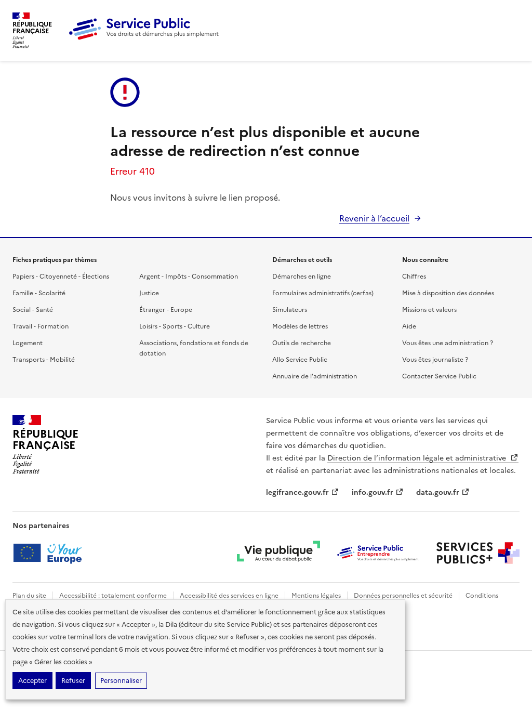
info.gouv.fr (372, 492)
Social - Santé (32, 309)
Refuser (73, 681)
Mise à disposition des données (448, 293)
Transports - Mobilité (43, 359)
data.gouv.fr (437, 492)
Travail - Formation (40, 326)
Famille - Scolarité (38, 293)
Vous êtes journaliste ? (435, 359)
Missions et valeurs (429, 309)
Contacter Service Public (439, 376)
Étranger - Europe (165, 309)
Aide (409, 326)
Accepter (32, 681)
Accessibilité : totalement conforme (113, 595)
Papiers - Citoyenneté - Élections (60, 276)
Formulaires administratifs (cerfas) (323, 293)
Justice (149, 293)
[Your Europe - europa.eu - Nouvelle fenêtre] (51, 553)
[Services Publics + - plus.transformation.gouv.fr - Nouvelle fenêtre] (478, 553)
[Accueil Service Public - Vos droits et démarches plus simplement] (146, 38)
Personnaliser (121, 681)
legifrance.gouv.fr (297, 492)
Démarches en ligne (301, 276)
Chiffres (414, 276)
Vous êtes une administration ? (447, 343)
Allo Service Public (299, 359)
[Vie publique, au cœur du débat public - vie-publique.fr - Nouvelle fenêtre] (278, 553)
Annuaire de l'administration (314, 376)
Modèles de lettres (300, 326)
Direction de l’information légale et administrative (417, 458)
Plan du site (29, 595)
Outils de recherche (301, 343)
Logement (27, 343)
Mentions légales (316, 595)
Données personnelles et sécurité (403, 595)
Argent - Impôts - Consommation (188, 276)
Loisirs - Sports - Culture (174, 326)
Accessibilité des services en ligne (229, 595)
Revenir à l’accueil (374, 218)
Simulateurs (289, 309)
